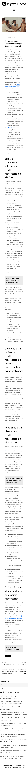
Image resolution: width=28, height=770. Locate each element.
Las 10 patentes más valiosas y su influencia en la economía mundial (13, 708)
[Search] (2, 688)
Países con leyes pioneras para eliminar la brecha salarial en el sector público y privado (13, 741)
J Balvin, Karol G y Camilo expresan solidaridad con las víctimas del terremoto (12, 735)
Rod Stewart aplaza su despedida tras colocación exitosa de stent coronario (13, 746)
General (7, 655)
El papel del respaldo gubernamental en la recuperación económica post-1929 (11, 730)
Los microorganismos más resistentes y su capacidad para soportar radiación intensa (11, 703)
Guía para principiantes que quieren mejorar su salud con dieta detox (13, 752)
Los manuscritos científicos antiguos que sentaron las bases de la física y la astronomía (13, 757)
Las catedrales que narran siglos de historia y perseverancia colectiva (12, 719)
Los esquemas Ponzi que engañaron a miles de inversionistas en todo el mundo (12, 697)
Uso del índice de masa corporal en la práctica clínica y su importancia (13, 724)
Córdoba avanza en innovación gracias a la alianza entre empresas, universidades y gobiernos (13, 713)
